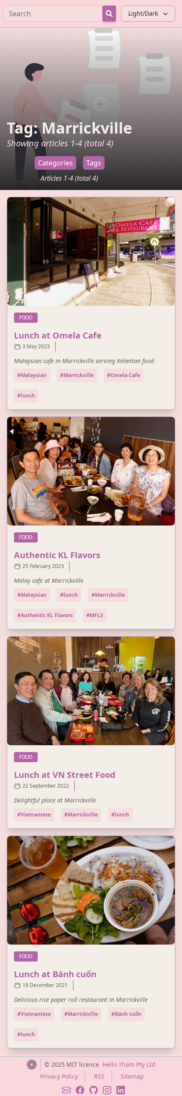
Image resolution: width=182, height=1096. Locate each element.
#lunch (26, 395)
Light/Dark (143, 13)
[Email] (66, 1090)
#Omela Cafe (123, 375)
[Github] (93, 1090)
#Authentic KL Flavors (45, 615)
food (28, 317)
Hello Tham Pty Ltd (128, 1064)
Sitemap (132, 1076)
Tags (93, 163)
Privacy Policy (59, 1076)
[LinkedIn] (120, 1090)
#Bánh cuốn (126, 1014)
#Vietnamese (34, 814)
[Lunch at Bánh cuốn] (91, 890)
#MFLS (94, 615)
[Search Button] (109, 14)
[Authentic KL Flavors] (91, 471)
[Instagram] (107, 1090)
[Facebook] (80, 1090)
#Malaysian (32, 375)
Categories (55, 163)
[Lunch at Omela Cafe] (91, 251)
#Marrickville (77, 375)
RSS (99, 1076)
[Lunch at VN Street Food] (91, 691)
